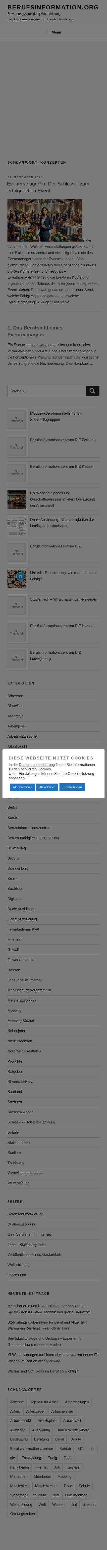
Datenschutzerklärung (37, 765)
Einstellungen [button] (72, 787)
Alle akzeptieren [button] (22, 787)
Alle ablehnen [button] (47, 787)
